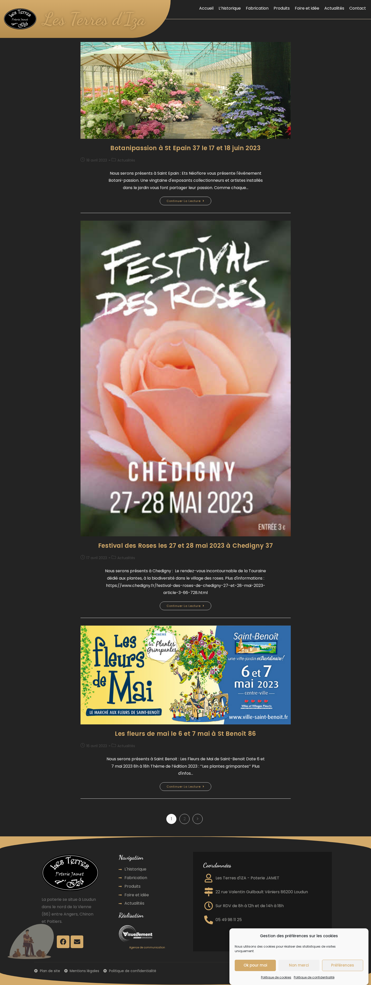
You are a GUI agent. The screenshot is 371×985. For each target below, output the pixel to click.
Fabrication (257, 8)
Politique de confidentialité (314, 977)
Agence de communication (147, 947)
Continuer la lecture (189, 200)
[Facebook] (63, 941)
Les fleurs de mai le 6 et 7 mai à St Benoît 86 (185, 733)
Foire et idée (307, 8)
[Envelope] (77, 941)
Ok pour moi (255, 965)
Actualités (334, 8)
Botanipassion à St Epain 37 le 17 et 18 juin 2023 (185, 148)
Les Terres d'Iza (94, 19)
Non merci (299, 965)
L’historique (230, 8)
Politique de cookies (276, 977)
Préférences (342, 965)
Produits (282, 8)
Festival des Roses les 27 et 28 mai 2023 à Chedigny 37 (185, 545)
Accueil (206, 8)
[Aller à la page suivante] (198, 819)
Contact (357, 8)
